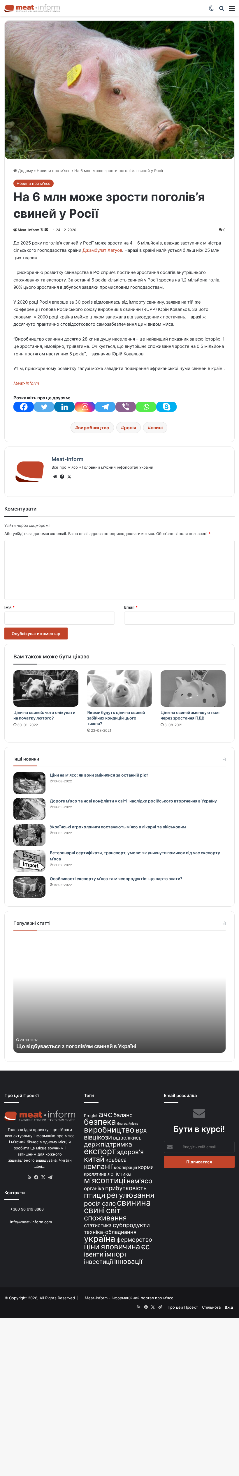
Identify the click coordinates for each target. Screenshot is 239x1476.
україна (99, 1239)
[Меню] (232, 10)
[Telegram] (105, 407)
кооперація (125, 1167)
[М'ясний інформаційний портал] (32, 8)
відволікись (127, 1138)
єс (145, 1246)
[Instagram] (85, 407)
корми (146, 1167)
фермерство (134, 1239)
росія (130, 427)
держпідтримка (108, 1144)
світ (113, 1210)
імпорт (116, 1254)
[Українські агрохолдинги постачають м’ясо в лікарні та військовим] (29, 835)
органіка (94, 1188)
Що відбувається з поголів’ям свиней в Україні (76, 1046)
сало (109, 1203)
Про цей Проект (183, 1307)
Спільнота (211, 1307)
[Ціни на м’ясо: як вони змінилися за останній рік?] (29, 783)
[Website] (55, 476)
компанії (98, 1166)
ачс (105, 1114)
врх (141, 1130)
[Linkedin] (64, 407)
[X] (69, 476)
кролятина (95, 1174)
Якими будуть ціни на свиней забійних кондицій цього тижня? (116, 718)
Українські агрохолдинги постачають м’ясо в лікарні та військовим (118, 826)
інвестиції (98, 1261)
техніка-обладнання (110, 1232)
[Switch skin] (211, 10)
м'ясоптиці (105, 1180)
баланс (123, 1115)
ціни (92, 1246)
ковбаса (116, 1159)
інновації (128, 1261)
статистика (98, 1225)
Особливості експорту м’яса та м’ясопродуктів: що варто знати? (116, 878)
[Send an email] (46, 230)
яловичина (120, 1246)
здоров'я (130, 1152)
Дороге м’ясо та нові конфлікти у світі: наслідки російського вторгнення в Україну (133, 800)
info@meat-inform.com (30, 1222)
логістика (119, 1174)
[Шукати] (221, 10)
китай (94, 1158)
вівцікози (98, 1137)
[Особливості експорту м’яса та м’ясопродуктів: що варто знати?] (29, 887)
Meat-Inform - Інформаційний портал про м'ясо (129, 1298)
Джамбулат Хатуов (102, 250)
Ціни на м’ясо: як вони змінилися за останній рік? (99, 774)
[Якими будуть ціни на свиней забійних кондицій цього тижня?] (119, 688)
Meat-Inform (28, 230)
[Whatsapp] (146, 407)
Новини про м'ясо (54, 170)
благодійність (127, 1124)
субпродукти (131, 1225)
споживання (105, 1217)
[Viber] (125, 407)
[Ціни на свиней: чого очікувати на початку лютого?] (45, 688)
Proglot (91, 1115)
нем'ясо (139, 1181)
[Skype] (166, 407)
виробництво (93, 427)
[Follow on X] (42, 230)
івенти (93, 1254)
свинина (134, 1202)
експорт (100, 1151)
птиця (94, 1194)
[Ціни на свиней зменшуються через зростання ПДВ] (193, 688)
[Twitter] (44, 407)
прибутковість (126, 1188)
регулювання (130, 1194)
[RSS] (29, 1177)
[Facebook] (23, 407)
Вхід (229, 1307)
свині (157, 427)
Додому (25, 170)
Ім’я (9, 607)
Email (131, 607)
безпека (100, 1122)
